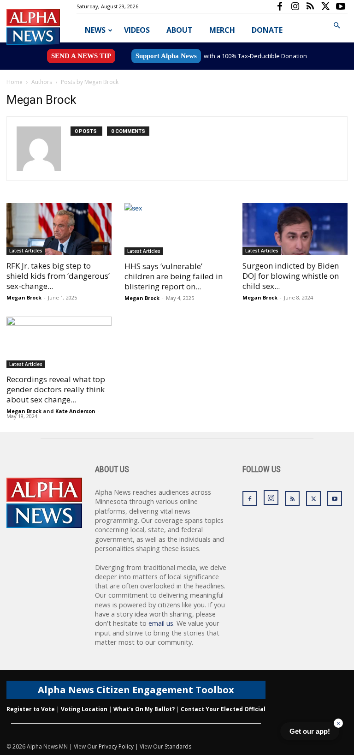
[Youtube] (341, 6)
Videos (137, 30)
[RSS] (310, 6)
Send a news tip (81, 56)
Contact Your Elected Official (223, 709)
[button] (336, 25)
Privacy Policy (116, 746)
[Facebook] (280, 6)
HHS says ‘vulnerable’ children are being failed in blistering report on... (173, 276)
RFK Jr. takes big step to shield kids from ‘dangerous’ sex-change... (58, 275)
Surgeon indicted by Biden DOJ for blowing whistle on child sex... (290, 275)
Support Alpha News (166, 56)
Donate (267, 30)
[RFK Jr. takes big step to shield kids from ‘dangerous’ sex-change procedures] (59, 229)
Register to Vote (30, 709)
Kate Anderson (75, 410)
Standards (178, 746)
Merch (222, 30)
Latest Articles (25, 250)
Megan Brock (23, 297)
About (179, 30)
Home (14, 82)
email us (160, 623)
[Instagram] (295, 6)
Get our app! (309, 731)
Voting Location (84, 709)
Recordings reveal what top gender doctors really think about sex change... (55, 389)
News (95, 30)
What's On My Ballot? (144, 709)
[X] (325, 6)
